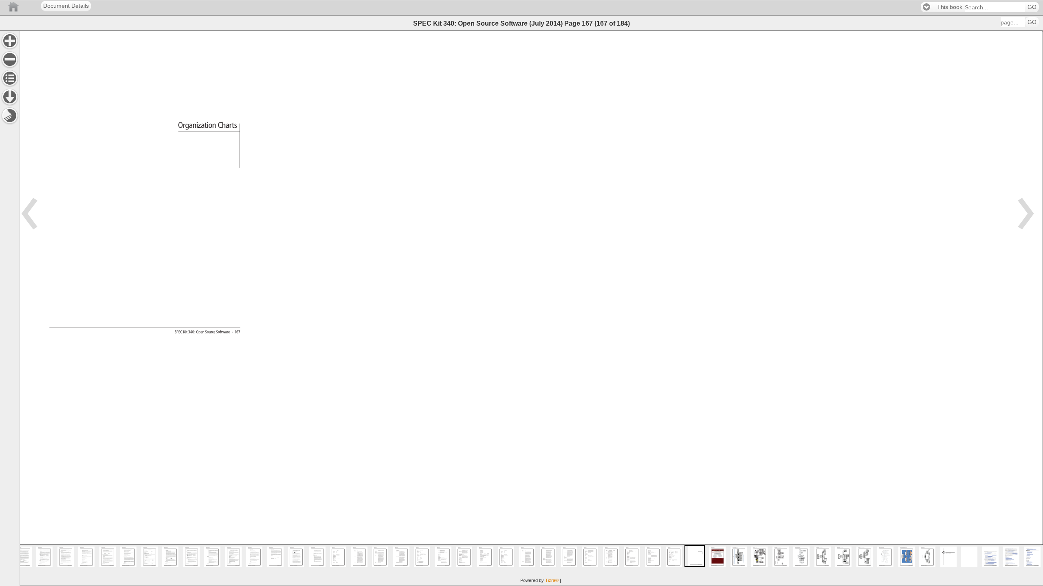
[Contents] (10, 78)
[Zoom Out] (10, 59)
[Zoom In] (10, 41)
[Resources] (10, 97)
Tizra (552, 580)
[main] (531, 308)
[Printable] (10, 115)
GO (1032, 7)
